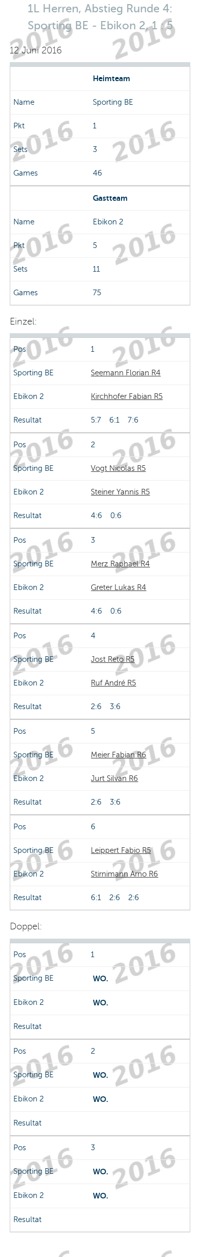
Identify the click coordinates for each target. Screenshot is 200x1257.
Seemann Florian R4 (126, 373)
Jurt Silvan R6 (114, 778)
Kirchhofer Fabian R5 (127, 396)
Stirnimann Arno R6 (124, 874)
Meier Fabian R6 (118, 755)
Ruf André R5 (113, 683)
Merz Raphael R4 (120, 564)
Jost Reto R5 (112, 659)
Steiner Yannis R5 (120, 492)
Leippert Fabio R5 (121, 850)
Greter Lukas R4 (118, 587)
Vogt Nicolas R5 (118, 468)
